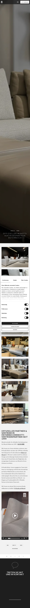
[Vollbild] (26, 538)
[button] (15, 515)
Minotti (13, 230)
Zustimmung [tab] (5, 280)
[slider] (14, 538)
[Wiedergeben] (3, 538)
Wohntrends (15, 548)
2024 (7, 545)
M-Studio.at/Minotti (19, 488)
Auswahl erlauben (15, 326)
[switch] (26, 309)
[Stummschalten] (24, 538)
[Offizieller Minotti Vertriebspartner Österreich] (7, 556)
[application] (15, 516)
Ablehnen (15, 329)
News (18, 230)
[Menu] (17, 2)
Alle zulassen (15, 323)
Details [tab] (15, 280)
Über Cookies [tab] (24, 280)
